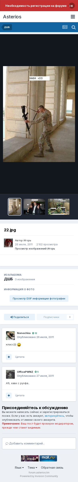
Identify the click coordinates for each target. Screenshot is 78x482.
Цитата (19, 356)
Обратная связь (52, 467)
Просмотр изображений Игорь (35, 248)
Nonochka (24, 333)
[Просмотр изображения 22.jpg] (15, 207)
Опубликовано (35, 337)
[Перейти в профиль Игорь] (8, 243)
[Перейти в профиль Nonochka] (10, 335)
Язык (18, 467)
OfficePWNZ (25, 371)
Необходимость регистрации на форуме (36, 5)
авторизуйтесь (54, 415)
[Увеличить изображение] (19, 344)
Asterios (12, 17)
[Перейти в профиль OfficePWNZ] (10, 374)
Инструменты (60, 186)
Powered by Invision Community (39, 476)
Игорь (27, 240)
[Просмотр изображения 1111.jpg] (58, 207)
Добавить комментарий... (26, 443)
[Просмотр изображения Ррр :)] (34, 207)
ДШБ (8, 279)
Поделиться (21, 317)
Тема (32, 467)
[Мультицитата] (9, 357)
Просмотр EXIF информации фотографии (39, 298)
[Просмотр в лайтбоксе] (39, 114)
